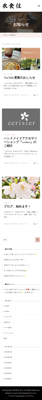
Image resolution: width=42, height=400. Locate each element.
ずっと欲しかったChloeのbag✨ (16, 270)
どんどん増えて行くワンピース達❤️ (16, 289)
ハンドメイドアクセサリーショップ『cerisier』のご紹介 (20, 142)
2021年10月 (8, 357)
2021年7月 (8, 368)
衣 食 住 (21, 390)
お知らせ (6, 74)
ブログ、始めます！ (17, 206)
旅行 (11, 74)
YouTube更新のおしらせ (19, 77)
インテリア (8, 317)
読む (34, 95)
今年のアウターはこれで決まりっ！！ (17, 265)
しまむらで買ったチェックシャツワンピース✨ (20, 254)
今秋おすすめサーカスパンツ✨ (15, 276)
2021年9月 (8, 363)
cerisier (7, 134)
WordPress (29, 396)
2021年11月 (8, 352)
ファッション (8, 333)
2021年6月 (8, 373)
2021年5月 (8, 379)
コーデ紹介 (8, 327)
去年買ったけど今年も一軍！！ (15, 260)
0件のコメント (25, 95)
